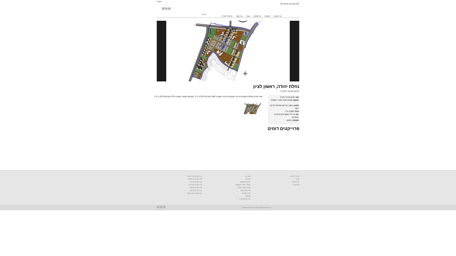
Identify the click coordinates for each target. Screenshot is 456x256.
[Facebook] (163, 8)
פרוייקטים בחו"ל (245, 199)
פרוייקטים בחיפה (196, 182)
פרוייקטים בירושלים (195, 179)
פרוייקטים (277, 16)
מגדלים (248, 179)
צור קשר (239, 16)
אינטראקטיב (248, 207)
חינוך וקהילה (246, 193)
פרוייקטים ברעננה (195, 190)
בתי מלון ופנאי (245, 190)
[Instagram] (169, 8)
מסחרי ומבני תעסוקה (243, 185)
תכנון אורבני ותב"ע (289, 91)
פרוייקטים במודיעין (195, 185)
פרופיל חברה (227, 16)
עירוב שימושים (245, 182)
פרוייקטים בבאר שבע (194, 193)
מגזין (248, 16)
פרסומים (257, 16)
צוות (297, 179)
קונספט (248, 196)
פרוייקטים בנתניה (196, 187)
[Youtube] (166, 8)
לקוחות (267, 16)
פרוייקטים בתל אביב (195, 176)
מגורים (248, 176)
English (159, 1)
